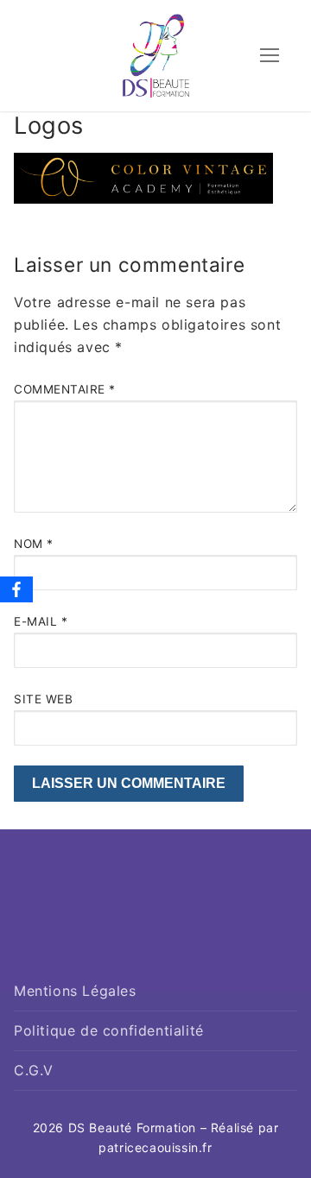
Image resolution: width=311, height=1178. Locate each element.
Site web (43, 699)
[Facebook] (16, 589)
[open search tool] (227, 58)
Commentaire (65, 389)
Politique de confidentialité (109, 1030)
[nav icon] (269, 56)
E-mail (40, 621)
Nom (34, 544)
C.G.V (34, 1070)
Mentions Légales (75, 990)
